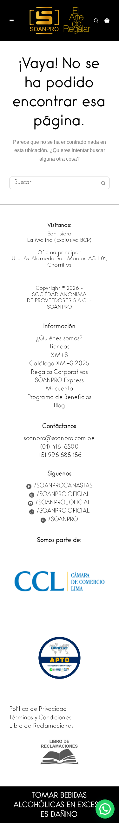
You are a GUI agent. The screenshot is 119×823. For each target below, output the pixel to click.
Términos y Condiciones (40, 718)
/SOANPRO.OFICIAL (63, 495)
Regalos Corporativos (59, 372)
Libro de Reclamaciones (42, 726)
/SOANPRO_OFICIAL (63, 503)
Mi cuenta (60, 389)
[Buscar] (96, 20)
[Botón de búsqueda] (103, 183)
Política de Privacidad (38, 709)
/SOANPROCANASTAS (63, 486)
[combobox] (53, 183)
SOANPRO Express (59, 381)
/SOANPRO (63, 520)
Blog (59, 406)
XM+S (59, 356)
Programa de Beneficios (59, 398)
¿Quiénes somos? (59, 339)
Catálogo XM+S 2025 (59, 364)
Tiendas (60, 347)
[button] (105, 809)
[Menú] (12, 20)
